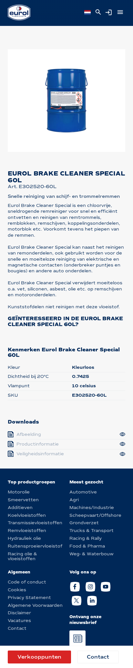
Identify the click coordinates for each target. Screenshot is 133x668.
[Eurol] (19, 12)
